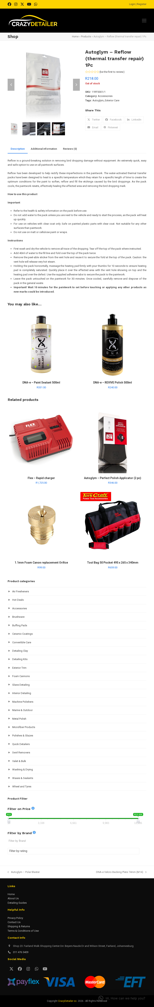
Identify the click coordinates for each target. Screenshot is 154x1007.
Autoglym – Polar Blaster (24, 872)
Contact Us (14, 922)
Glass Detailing (21, 684)
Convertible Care (21, 642)
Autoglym (98, 100)
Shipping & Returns (19, 926)
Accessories (105, 96)
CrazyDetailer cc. (67, 1001)
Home (75, 36)
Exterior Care (112, 100)
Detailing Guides (17, 902)
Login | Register (137, 4)
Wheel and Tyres (21, 786)
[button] (144, 20)
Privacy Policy (15, 917)
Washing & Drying (22, 769)
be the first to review (112, 72)
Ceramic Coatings (22, 633)
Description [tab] (18, 148)
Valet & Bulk (19, 761)
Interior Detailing (21, 693)
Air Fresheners (20, 591)
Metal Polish (19, 718)
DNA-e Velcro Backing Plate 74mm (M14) (119, 872)
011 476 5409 (20, 952)
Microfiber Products (23, 727)
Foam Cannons (21, 676)
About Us (13, 898)
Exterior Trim (19, 667)
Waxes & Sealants (22, 778)
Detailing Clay (20, 650)
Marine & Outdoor (22, 710)
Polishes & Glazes (22, 735)
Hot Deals (18, 599)
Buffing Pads (19, 625)
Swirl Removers (21, 752)
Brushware (18, 616)
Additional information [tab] (44, 148)
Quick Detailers (21, 744)
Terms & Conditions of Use (23, 930)
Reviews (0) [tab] (70, 148)
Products (86, 36)
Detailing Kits (19, 659)
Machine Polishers (22, 701)
